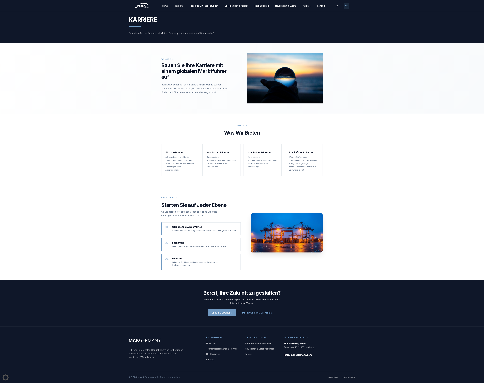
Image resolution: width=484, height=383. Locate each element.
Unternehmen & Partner (236, 6)
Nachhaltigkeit (261, 6)
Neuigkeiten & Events (285, 6)
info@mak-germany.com (298, 355)
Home (165, 6)
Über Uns (211, 343)
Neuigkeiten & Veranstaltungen (259, 349)
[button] (5, 377)
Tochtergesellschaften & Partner (221, 349)
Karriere (307, 6)
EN (337, 6)
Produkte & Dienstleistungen (204, 6)
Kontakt (321, 6)
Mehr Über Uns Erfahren (257, 313)
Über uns (178, 6)
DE (346, 6)
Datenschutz (348, 377)
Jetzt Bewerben (222, 313)
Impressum (333, 377)
